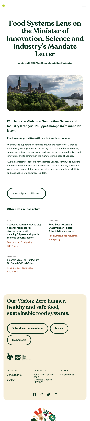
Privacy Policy (67, 374)
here (17, 121)
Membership (19, 339)
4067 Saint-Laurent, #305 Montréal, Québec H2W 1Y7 (43, 378)
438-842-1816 (14, 375)
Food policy (66, 63)
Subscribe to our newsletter (27, 328)
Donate (59, 328)
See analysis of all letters (26, 193)
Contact (11, 380)
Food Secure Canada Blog (49, 63)
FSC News (12, 246)
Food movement (70, 235)
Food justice (13, 242)
